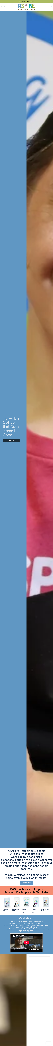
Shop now (11, 440)
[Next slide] (10, 902)
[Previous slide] (4, 902)
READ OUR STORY (26, 883)
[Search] (4, 6)
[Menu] (1, 6)
